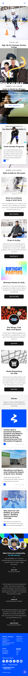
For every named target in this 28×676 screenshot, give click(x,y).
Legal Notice (5, 653)
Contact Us (18, 640)
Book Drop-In (14, 256)
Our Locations (19, 638)
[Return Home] (3, 3)
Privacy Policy (5, 650)
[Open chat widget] (24, 671)
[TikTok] (14, 661)
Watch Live (4, 645)
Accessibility (5, 652)
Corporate (4, 638)
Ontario (4, 664)
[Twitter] (10, 661)
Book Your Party (14, 296)
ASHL (17, 651)
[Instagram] (3, 661)
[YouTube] (21, 661)
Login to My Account (12, 664)
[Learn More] (14, 343)
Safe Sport (4, 641)
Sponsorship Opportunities (8, 642)
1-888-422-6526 (19, 641)
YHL (17, 654)
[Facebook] (7, 661)
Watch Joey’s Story (14, 105)
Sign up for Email (6, 644)
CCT (17, 653)
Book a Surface (14, 214)
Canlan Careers (5, 640)
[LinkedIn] (17, 661)
